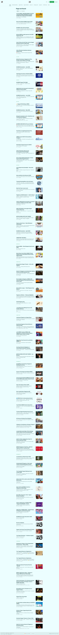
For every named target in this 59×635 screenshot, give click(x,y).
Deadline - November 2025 (20, 536)
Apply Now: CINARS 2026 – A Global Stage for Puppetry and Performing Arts (25, 510)
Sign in (56, 1)
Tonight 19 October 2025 (20, 597)
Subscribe (51, 1)
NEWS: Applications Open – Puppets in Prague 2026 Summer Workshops (24, 573)
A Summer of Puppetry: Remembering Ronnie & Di (23, 22)
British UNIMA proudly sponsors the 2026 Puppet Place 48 (24, 35)
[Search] (46, 2)
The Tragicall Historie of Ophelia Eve (23, 551)
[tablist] (20, 11)
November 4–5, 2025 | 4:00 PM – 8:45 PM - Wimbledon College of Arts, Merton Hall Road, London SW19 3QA (24, 546)
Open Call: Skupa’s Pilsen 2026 (22, 384)
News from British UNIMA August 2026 (24, 21)
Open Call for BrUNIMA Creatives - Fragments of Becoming (23, 488)
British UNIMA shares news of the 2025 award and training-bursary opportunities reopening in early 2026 (25, 434)
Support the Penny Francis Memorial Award (25, 529)
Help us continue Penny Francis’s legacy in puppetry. (24, 530)
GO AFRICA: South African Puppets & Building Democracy (24, 364)
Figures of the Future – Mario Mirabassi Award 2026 (24, 224)
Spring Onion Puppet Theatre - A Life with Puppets (24, 265)
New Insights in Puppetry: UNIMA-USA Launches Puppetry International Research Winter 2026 (25, 280)
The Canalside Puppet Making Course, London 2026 (24, 472)
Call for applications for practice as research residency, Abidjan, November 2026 (25, 202)
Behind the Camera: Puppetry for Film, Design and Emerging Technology (24, 60)
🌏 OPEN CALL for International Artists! (24, 398)
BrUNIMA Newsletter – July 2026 (23, 67)
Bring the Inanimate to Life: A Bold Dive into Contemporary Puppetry (25, 117)
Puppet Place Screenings (21, 596)
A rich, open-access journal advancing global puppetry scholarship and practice (24, 283)
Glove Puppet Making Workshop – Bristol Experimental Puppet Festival (24, 158)
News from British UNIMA (20, 517)
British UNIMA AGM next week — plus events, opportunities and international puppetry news (25, 97)
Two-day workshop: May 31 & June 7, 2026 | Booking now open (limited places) (25, 160)
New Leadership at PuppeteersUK (23, 391)
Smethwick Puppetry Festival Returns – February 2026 (24, 325)
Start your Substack (27, 633)
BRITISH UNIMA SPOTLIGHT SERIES (23, 216)
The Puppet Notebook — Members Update (25, 535)
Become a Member (20, 522)
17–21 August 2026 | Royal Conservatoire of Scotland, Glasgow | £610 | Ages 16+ (24, 119)
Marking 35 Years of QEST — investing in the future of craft (25, 349)
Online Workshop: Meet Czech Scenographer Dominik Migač (22, 151)
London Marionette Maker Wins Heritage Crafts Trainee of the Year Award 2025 (24, 432)
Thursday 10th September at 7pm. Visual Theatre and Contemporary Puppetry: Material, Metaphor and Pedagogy (25, 29)
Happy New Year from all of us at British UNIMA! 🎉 (24, 341)
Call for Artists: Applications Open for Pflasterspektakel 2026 (24, 440)
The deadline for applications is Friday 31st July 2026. (24, 90)
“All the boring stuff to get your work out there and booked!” (25, 176)
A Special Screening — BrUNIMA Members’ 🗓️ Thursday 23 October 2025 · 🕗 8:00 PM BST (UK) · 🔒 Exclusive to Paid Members (25, 553)
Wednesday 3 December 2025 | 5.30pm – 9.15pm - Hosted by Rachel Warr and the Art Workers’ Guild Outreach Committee (25, 458)
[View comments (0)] (23, 19)
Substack (50, 633)
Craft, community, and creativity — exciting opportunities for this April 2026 (25, 274)
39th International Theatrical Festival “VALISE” (24, 565)
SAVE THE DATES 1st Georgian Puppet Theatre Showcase (24, 209)
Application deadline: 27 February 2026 (22, 380)
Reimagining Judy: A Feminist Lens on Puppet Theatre (24, 589)
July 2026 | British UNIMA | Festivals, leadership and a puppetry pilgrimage (24, 69)
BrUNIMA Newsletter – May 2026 (23, 110)
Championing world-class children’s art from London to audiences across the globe (24, 466)
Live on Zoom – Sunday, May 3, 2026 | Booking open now (25, 153)
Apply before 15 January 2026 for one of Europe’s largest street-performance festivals (24, 442)
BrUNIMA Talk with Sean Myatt (22, 27)
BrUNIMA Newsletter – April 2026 (23, 231)
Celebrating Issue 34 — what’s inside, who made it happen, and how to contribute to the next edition (25, 45)
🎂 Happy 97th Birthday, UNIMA (22, 104)
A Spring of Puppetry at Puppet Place (23, 317)
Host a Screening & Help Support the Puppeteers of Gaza (24, 419)
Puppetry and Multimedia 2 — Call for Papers (25, 194)
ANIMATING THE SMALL (21, 237)
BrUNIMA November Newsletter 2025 (24, 516)
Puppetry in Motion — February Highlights (25, 295)
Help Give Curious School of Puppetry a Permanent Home (24, 625)
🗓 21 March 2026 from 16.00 (20, 248)
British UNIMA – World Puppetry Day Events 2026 (25, 247)
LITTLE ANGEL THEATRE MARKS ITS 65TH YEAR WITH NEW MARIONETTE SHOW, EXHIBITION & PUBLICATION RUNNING (25, 14)
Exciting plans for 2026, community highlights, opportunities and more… (25, 406)
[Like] (16, 32)
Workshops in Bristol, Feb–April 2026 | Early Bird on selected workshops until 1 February (25, 319)
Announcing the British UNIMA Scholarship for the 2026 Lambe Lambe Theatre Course (25, 378)
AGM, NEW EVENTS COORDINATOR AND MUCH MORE (24, 111)
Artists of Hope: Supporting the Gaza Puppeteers (23, 611)
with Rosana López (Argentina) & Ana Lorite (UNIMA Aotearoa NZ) (24, 482)
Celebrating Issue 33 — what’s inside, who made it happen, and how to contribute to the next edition (25, 413)
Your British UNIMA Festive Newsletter (24, 404)
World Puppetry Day (20, 301)
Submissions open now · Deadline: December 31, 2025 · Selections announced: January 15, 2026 (24, 490)
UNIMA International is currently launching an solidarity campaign (24, 613)
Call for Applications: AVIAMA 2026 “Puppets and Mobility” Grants (23, 503)
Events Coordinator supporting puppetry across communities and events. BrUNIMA (25, 190)
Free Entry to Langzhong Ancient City (24, 130)
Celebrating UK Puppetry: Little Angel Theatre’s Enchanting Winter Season (24, 464)
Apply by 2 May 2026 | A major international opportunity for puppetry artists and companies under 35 (25, 226)
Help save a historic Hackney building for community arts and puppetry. (24, 627)
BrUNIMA (20, 38)
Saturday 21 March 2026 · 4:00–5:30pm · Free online (24, 290)
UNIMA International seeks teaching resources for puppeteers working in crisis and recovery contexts (24, 426)
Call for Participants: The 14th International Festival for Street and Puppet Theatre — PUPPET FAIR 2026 (25, 581)
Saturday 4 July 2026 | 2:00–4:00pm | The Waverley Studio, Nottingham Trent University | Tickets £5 (25, 62)
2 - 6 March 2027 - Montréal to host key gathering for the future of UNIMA (24, 139)
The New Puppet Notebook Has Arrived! (24, 411)
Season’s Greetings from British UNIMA (24, 371)
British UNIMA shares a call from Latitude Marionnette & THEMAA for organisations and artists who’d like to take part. (25, 450)
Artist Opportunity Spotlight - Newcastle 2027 (24, 168)
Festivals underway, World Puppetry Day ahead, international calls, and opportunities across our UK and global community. (25, 296)
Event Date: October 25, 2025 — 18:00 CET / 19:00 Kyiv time (25, 619)
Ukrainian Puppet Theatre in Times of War (24, 618)
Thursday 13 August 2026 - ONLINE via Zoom (23, 83)
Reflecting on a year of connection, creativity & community (25, 372)
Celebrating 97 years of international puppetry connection (25, 105)
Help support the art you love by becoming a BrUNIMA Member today (24, 524)
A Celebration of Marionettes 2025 (23, 456)
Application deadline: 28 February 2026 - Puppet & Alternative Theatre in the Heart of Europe (23, 386)
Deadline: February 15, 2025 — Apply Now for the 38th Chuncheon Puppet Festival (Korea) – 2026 (24, 400)
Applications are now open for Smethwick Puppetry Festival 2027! (25, 89)
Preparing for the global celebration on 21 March (23, 302)
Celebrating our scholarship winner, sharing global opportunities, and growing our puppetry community (24, 233)
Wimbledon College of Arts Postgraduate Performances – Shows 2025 (24, 544)
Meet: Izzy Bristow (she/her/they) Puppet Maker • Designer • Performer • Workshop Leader (25, 357)
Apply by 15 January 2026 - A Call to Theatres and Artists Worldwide (24, 567)
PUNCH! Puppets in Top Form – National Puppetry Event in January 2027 (24, 447)
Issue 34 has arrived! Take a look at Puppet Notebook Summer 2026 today (25, 43)
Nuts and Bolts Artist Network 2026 (23, 175)
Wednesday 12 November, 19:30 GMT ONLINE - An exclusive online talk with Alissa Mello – (25, 591)
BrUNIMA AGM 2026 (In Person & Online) (24, 123)
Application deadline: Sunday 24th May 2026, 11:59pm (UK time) (25, 170)
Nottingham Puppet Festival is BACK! (24, 144)
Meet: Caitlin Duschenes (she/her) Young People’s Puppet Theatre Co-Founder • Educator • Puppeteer (24, 218)
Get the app (32, 633)
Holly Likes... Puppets (25, 120)
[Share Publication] (48, 2)
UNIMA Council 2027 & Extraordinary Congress (24, 137)
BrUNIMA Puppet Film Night (22, 82)
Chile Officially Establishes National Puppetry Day (23, 51)
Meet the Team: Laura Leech (22, 188)
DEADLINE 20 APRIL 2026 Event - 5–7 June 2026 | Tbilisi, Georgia (24, 211)
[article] (29, 16)
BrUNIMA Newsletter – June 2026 (23, 95)
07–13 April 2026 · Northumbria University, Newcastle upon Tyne (25, 310)
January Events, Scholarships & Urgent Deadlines (23, 342)
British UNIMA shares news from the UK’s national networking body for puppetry (23, 393)
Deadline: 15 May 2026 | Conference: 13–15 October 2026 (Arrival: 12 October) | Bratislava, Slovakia (25, 196)
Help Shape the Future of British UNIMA (24, 73)
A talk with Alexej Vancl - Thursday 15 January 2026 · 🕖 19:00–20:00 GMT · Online (24, 367)
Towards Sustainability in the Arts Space (24, 181)
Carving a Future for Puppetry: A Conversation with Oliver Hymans (23, 348)
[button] (10, 5)
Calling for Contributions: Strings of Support (25, 424)
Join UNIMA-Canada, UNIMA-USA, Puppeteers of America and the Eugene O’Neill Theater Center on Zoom (24, 333)
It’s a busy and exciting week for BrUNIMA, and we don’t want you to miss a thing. (24, 497)
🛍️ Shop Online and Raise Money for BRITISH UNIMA (25, 603)
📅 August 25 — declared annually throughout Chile (24, 52)
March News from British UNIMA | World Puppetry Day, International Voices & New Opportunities (24, 254)
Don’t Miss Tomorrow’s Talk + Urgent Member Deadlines (23, 495)
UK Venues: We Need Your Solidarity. (24, 418)
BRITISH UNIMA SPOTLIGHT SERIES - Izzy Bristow (24, 355)
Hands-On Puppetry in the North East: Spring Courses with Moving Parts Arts (25, 272)
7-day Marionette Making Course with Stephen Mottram (24, 308)
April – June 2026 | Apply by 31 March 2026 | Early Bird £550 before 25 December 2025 (24, 474)
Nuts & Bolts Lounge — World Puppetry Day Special (25, 289)
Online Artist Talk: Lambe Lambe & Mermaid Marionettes (25, 480)
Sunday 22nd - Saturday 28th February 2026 (23, 266)
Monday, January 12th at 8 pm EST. (21, 335)
